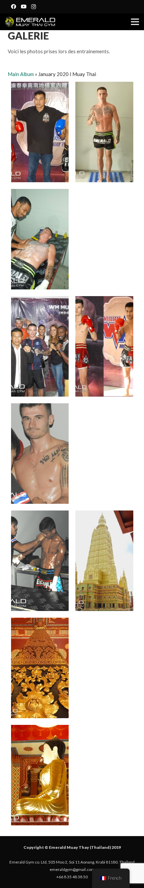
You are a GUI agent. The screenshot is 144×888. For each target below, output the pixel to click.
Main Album (21, 74)
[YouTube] (23, 7)
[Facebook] (13, 7)
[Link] (30, 22)
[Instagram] (33, 7)
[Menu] (135, 21)
